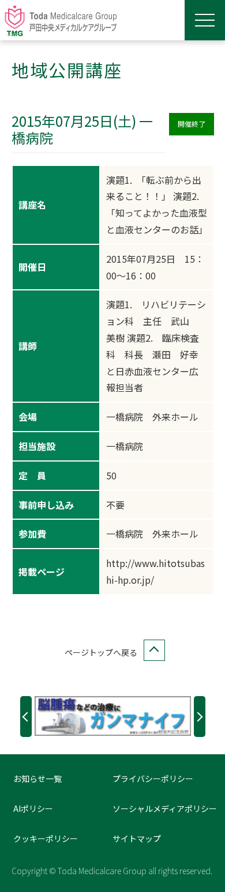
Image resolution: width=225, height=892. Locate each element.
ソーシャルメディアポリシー (164, 808)
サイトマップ (136, 838)
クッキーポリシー (45, 838)
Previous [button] (26, 717)
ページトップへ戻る (101, 652)
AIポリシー (33, 808)
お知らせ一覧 (37, 778)
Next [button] (199, 717)
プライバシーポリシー (152, 778)
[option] (113, 716)
